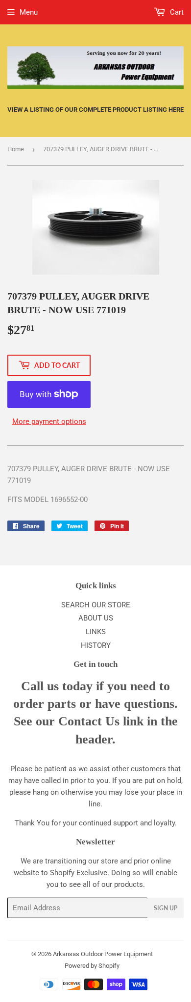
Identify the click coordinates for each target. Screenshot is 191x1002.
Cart (176, 12)
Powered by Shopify (92, 965)
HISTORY (96, 645)
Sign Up (165, 908)
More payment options (49, 421)
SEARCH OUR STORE (95, 605)
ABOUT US (95, 618)
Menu (29, 12)
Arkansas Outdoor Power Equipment (103, 954)
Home (15, 149)
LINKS (96, 631)
